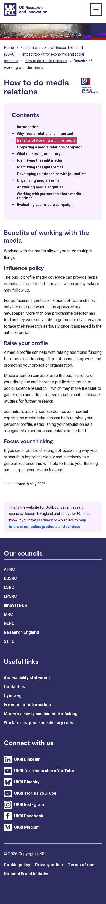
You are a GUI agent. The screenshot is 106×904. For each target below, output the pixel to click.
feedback (45, 520)
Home (9, 48)
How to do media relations (46, 61)
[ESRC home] (91, 85)
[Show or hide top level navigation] (96, 9)
